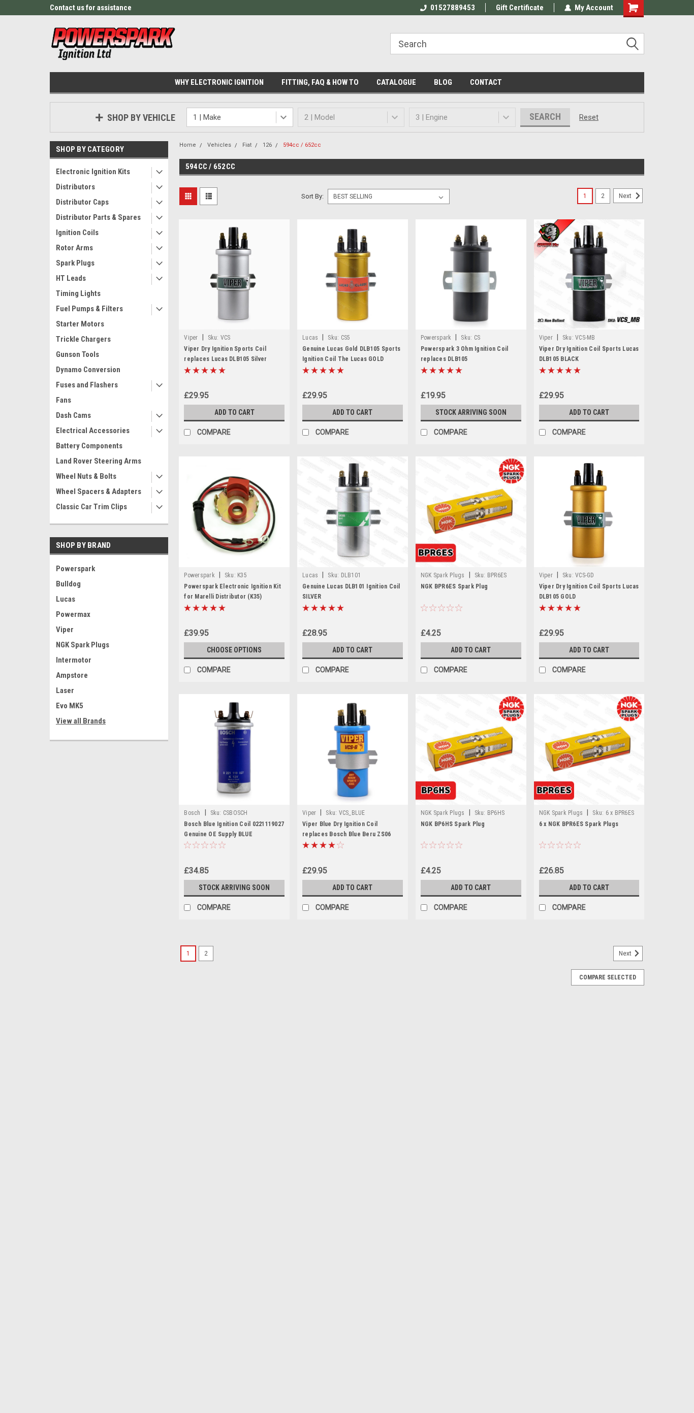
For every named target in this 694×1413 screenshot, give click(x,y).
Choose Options (234, 650)
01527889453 (452, 7)
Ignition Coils (77, 232)
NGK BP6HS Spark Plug (453, 824)
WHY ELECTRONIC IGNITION (219, 82)
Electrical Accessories (93, 430)
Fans (63, 400)
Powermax (73, 614)
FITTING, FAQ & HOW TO (320, 82)
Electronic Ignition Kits (93, 171)
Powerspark (75, 568)
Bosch (192, 812)
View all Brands (81, 721)
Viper (65, 629)
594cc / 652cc (302, 145)
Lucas (65, 599)
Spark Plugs (75, 263)
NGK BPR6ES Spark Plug (454, 586)
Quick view (234, 322)
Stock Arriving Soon (471, 412)
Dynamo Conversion (88, 369)
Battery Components (89, 445)
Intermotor (73, 660)
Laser (65, 690)
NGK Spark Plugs (82, 644)
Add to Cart (234, 412)
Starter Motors (80, 323)
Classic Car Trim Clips (91, 506)
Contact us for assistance (91, 7)
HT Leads (71, 278)
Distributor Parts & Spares (98, 217)
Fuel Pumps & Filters (89, 308)
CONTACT (486, 82)
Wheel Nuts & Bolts (86, 476)
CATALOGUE (396, 82)
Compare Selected (607, 977)
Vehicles (219, 145)
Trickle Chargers (83, 339)
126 (267, 145)
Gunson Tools (77, 354)
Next (626, 196)
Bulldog (68, 583)
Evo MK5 (69, 705)
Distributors (75, 186)
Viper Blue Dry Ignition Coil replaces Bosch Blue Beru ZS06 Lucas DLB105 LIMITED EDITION (346, 834)
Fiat (246, 145)
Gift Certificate (520, 7)
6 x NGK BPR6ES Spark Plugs (579, 824)
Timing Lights (78, 293)
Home (187, 145)
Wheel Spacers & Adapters (98, 491)
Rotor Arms (74, 247)
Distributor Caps (82, 202)
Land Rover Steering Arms (98, 461)
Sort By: (312, 196)
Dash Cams (73, 415)
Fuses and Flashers (87, 384)
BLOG (443, 82)
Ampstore (72, 675)
